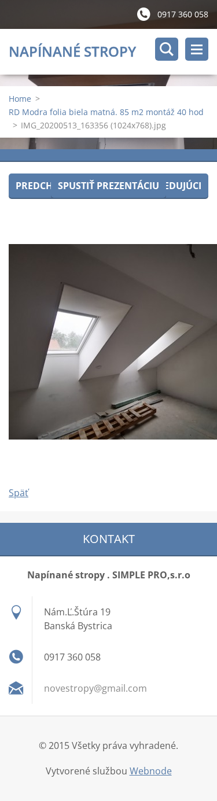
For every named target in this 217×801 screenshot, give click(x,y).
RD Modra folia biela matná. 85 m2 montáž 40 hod (106, 111)
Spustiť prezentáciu (108, 185)
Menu (196, 49)
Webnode (151, 771)
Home (20, 98)
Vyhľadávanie (166, 49)
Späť (18, 492)
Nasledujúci (170, 185)
